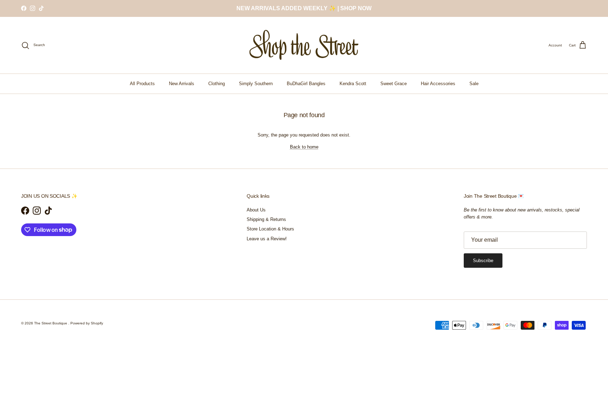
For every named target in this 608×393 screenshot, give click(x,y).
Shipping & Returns (266, 219)
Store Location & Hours (270, 229)
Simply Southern (256, 83)
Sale (474, 83)
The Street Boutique (51, 323)
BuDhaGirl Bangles (306, 83)
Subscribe (483, 260)
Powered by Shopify (86, 323)
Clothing (216, 83)
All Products (142, 83)
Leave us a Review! (267, 238)
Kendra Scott (353, 83)
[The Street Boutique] (304, 45)
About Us (256, 210)
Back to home (304, 147)
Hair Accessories (438, 83)
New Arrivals (181, 83)
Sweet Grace (393, 83)
